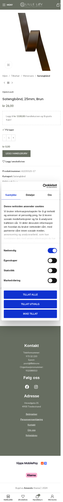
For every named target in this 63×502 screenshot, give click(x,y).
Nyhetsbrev (31, 435)
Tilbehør (15, 75)
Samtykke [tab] (10, 195)
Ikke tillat (30, 313)
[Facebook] (27, 387)
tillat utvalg (30, 304)
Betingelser (31, 414)
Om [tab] (50, 195)
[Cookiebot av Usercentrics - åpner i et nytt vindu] (43, 186)
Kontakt (31, 424)
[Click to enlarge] (8, 64)
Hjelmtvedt (8, 91)
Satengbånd (43, 75)
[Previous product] (4, 83)
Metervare (28, 75)
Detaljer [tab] (30, 195)
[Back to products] (8, 83)
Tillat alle (30, 294)
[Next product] (12, 83)
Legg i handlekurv (16, 153)
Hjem (5, 75)
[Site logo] (31, 4)
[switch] (52, 260)
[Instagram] (36, 387)
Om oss (32, 430)
